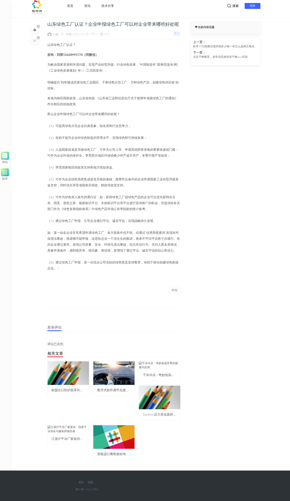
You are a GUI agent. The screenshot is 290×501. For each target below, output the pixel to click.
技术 (5, 178)
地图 (90, 482)
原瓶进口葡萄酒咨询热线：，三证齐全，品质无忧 (132, 454)
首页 (70, 6)
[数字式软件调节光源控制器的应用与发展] (114, 373)
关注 (177, 33)
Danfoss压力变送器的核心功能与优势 (169, 414)
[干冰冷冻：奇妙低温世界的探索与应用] (159, 365)
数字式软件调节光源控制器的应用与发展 (125, 390)
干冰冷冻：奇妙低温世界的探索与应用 (169, 375)
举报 (174, 290)
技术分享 (107, 6)
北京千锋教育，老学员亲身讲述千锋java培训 (220, 57)
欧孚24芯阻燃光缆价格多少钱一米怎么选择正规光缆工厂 (225, 47)
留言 (81, 482)
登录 (252, 6)
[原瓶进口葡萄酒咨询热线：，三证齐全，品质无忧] (114, 437)
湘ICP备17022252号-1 (87, 489)
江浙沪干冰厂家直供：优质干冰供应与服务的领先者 (87, 438)
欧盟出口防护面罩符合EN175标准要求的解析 (83, 390)
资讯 (87, 6)
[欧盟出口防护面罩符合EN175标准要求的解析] (68, 373)
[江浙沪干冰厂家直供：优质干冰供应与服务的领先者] (68, 429)
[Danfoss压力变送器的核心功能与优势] (159, 397)
